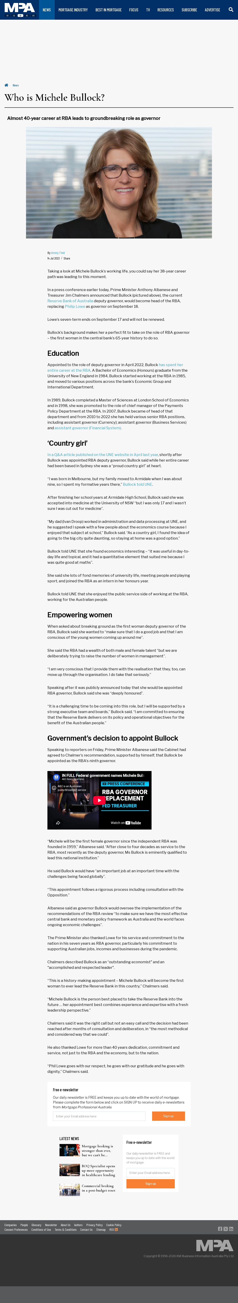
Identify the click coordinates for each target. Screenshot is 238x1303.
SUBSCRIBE (189, 9)
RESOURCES (165, 9)
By (56, 253)
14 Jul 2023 (53, 258)
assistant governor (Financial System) (88, 428)
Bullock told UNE (137, 484)
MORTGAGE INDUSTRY (73, 9)
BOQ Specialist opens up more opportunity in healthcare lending (98, 1170)
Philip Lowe (75, 306)
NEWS (47, 9)
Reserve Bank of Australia (70, 301)
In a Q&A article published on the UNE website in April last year (102, 454)
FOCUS (133, 9)
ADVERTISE (212, 9)
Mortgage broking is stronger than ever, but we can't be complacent (97, 1150)
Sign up (168, 1116)
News (16, 85)
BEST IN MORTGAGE (109, 9)
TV (148, 9)
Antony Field (58, 253)
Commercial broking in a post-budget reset (98, 1188)
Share (67, 258)
